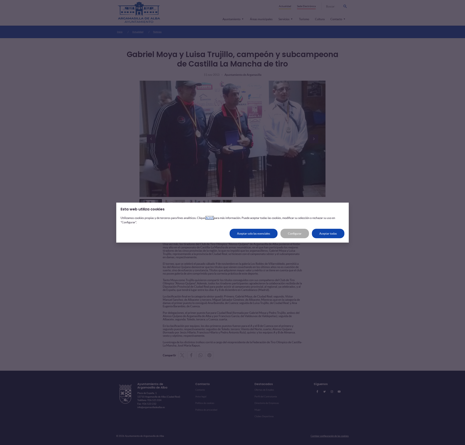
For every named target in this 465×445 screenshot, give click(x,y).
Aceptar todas (328, 233)
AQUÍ (210, 218)
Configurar (295, 233)
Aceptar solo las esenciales (253, 233)
